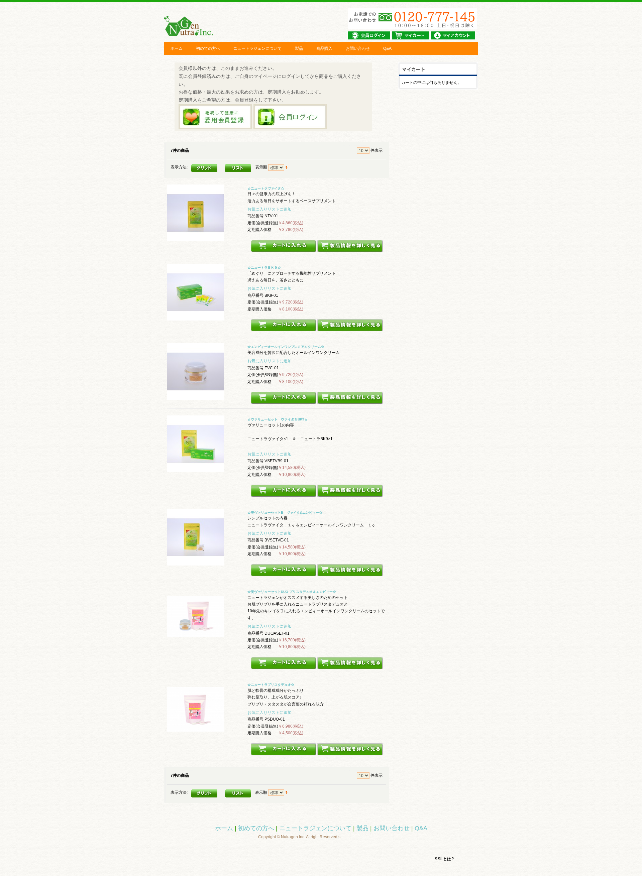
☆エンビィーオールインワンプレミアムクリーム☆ (285, 347)
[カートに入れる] (283, 248)
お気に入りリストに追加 (269, 209)
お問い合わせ (358, 48)
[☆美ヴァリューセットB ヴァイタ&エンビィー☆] (195, 561)
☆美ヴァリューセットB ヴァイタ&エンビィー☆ (284, 512)
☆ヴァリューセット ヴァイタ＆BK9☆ (277, 419)
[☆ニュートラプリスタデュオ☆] (195, 734)
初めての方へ (208, 48)
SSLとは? (444, 859)
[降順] (286, 167)
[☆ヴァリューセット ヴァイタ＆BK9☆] (195, 469)
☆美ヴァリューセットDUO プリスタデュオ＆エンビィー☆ (291, 592)
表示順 (261, 167)
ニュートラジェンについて (257, 48)
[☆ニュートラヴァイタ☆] (195, 237)
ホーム (177, 48)
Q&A (387, 48)
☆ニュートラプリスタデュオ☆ (270, 684)
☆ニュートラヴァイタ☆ (265, 188)
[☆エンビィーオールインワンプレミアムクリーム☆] (195, 396)
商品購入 (324, 48)
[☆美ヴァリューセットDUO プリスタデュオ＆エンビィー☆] (195, 641)
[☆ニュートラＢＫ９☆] (195, 317)
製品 (299, 48)
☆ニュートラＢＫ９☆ (264, 267)
